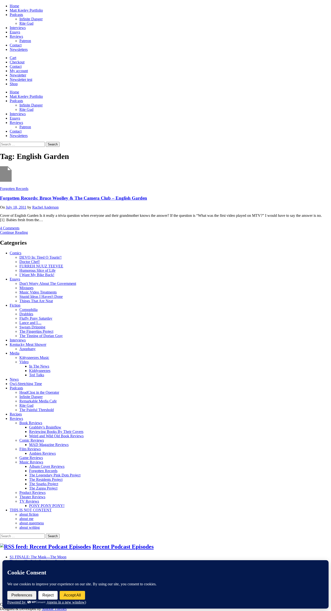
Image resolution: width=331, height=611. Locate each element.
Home (14, 6)
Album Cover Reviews (46, 466)
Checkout (17, 62)
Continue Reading (14, 232)
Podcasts (16, 15)
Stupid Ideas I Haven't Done (41, 296)
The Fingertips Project (36, 331)
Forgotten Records (14, 189)
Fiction (15, 305)
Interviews (18, 28)
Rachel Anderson (45, 207)
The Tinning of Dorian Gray (41, 336)
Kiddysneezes (39, 371)
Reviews (16, 36)
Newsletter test (21, 79)
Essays (15, 32)
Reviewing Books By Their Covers (56, 432)
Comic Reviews (31, 440)
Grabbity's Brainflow (45, 427)
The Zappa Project (43, 488)
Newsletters (19, 49)
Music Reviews (31, 462)
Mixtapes (26, 288)
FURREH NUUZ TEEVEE (41, 266)
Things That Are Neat (36, 301)
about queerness (31, 523)
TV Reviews (29, 501)
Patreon (25, 41)
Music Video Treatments (38, 292)
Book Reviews (30, 423)
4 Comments (9, 228)
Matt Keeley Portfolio (26, 10)
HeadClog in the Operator (39, 392)
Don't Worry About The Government (47, 283)
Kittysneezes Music (34, 357)
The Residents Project (46, 479)
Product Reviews (32, 492)
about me (26, 519)
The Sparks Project (43, 484)
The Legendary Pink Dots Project (54, 475)
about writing (29, 527)
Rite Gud (26, 23)
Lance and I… (30, 323)
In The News (39, 366)
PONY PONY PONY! (46, 506)
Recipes (16, 414)
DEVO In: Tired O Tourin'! (40, 257)
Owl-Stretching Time (26, 384)
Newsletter (18, 75)
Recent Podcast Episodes (123, 546)
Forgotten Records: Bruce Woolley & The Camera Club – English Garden (73, 198)
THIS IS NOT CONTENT (31, 510)
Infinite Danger (31, 19)
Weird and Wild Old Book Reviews (56, 436)
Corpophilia (28, 310)
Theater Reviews (32, 497)
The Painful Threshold (36, 410)
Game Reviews (31, 458)
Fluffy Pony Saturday (35, 318)
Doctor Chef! (29, 262)
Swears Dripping (32, 327)
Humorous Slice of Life (37, 270)
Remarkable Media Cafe (38, 401)
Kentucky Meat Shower (28, 344)
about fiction (29, 514)
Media (14, 353)
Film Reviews (30, 449)
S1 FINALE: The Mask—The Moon (38, 557)
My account (19, 71)
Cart (13, 58)
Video (24, 362)
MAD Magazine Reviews (49, 445)
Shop (14, 84)
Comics (15, 253)
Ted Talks (36, 375)
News (14, 379)
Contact (16, 45)
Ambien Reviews (42, 453)
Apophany (27, 349)
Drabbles (26, 314)
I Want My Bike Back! (36, 275)
